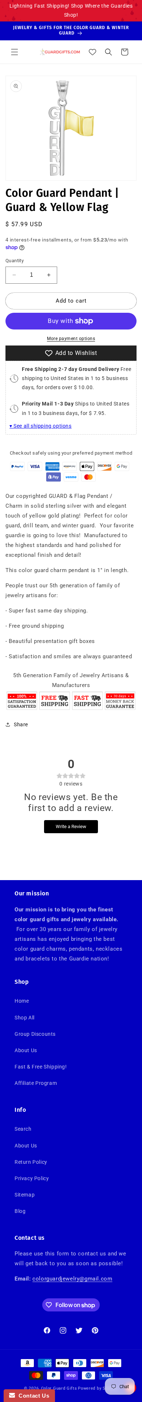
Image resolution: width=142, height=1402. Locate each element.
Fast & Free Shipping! (41, 1067)
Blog (20, 1211)
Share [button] (21, 724)
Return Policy (31, 1162)
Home (22, 1001)
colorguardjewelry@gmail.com (72, 1278)
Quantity (14, 260)
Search (23, 1129)
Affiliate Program (36, 1083)
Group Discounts (35, 1034)
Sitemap (25, 1195)
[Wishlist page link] (92, 52)
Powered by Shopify (98, 1388)
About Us (26, 1050)
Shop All (25, 1017)
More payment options (71, 338)
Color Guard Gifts (59, 1388)
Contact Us (32, 1396)
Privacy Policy (32, 1178)
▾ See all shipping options (40, 426)
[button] (15, 52)
